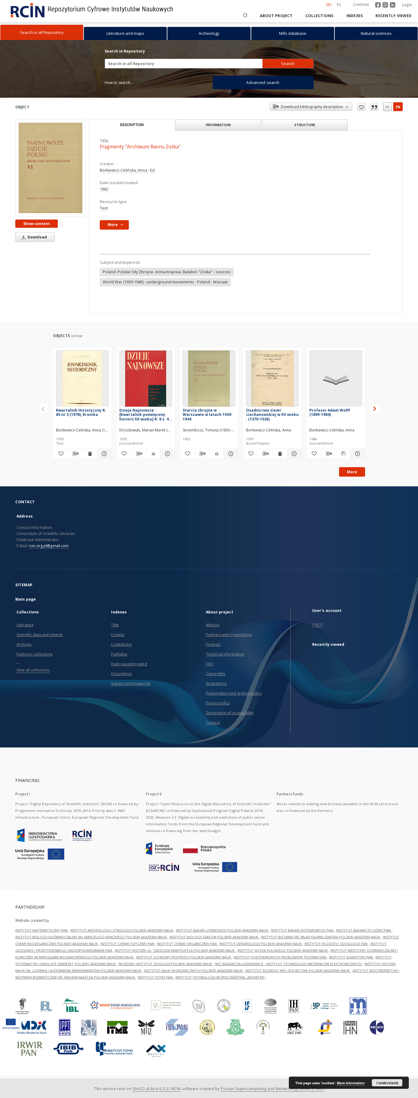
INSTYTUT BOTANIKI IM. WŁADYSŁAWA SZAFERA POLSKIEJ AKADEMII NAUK (321, 937)
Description (121, 673)
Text (104, 208)
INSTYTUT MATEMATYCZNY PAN (42, 930)
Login (407, 4)
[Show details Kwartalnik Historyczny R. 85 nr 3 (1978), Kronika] (103, 454)
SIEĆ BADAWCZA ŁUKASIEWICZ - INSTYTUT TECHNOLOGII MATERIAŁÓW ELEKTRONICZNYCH (289, 964)
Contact (213, 722)
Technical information (225, 654)
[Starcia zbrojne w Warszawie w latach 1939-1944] (209, 380)
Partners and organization (229, 634)
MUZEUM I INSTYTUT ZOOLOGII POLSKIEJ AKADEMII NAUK (165, 964)
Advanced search (262, 82)
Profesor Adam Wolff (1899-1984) (329, 412)
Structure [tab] (304, 124)
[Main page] (244, 16)
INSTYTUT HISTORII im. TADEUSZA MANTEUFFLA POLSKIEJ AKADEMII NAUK (175, 950)
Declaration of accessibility (229, 712)
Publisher (119, 654)
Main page (25, 599)
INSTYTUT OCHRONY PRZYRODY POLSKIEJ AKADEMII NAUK (184, 957)
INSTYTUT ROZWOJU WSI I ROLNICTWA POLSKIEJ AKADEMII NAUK (298, 970)
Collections (319, 15)
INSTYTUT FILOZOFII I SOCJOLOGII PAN (336, 943)
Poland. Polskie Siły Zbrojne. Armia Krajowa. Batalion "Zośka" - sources (167, 271)
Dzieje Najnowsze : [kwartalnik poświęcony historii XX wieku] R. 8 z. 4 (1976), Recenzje (144, 414)
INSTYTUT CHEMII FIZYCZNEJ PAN (128, 943)
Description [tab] (132, 125)
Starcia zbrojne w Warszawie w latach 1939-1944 (208, 414)
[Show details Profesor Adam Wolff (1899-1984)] (357, 454)
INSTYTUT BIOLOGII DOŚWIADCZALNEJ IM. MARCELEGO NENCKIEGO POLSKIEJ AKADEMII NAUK (91, 937)
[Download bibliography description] (75, 454)
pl (339, 5)
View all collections (33, 670)
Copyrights (215, 673)
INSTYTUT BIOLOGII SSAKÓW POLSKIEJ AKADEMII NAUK (214, 937)
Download (37, 237)
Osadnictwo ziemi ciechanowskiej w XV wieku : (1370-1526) (272, 414)
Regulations (216, 683)
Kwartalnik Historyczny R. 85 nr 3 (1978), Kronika (81, 412)
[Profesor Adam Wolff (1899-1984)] (336, 380)
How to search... (119, 82)
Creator (118, 634)
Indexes (354, 15)
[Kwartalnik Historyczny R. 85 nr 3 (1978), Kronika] (82, 380)
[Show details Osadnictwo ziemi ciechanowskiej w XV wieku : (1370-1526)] (293, 454)
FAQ (209, 664)
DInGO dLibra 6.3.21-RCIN (156, 1088)
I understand (387, 1082)
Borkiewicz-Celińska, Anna (124, 170)
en (398, 106)
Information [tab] (218, 124)
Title (115, 624)
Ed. (152, 170)
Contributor (121, 644)
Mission (212, 624)
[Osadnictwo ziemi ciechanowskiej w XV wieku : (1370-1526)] (272, 380)
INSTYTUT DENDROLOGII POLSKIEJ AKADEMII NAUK (261, 943)
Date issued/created (129, 664)
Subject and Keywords (130, 683)
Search (287, 63)
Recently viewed (393, 15)
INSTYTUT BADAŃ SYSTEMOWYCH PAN (302, 930)
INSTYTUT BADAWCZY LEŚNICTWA (364, 930)
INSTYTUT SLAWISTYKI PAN (351, 957)
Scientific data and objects (40, 634)
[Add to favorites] (361, 107)
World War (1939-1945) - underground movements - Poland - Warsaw (165, 282)
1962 (104, 189)
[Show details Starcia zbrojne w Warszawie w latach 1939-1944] (230, 454)
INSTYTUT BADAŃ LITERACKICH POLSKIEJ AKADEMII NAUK (222, 930)
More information (351, 1083)
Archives (24, 644)
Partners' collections (35, 654)
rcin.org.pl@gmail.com (49, 545)
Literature (25, 624)
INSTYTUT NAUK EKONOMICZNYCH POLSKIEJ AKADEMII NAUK (194, 970)
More (352, 471)
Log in (317, 624)
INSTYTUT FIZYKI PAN (156, 977)
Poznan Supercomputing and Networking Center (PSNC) (272, 1088)
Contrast (361, 4)
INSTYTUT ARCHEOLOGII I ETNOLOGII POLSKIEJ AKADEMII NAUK (122, 930)
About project (276, 15)
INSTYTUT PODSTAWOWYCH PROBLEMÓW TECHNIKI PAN (280, 957)
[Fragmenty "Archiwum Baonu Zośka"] (50, 168)
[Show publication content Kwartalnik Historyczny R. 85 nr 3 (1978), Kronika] (90, 454)
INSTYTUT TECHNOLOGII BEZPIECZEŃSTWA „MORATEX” (220, 977)
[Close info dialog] (374, 107)
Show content (36, 223)
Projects (213, 644)
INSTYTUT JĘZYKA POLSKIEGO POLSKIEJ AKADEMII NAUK (283, 950)
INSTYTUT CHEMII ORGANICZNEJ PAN (187, 943)
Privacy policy (218, 703)
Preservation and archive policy (234, 693)
